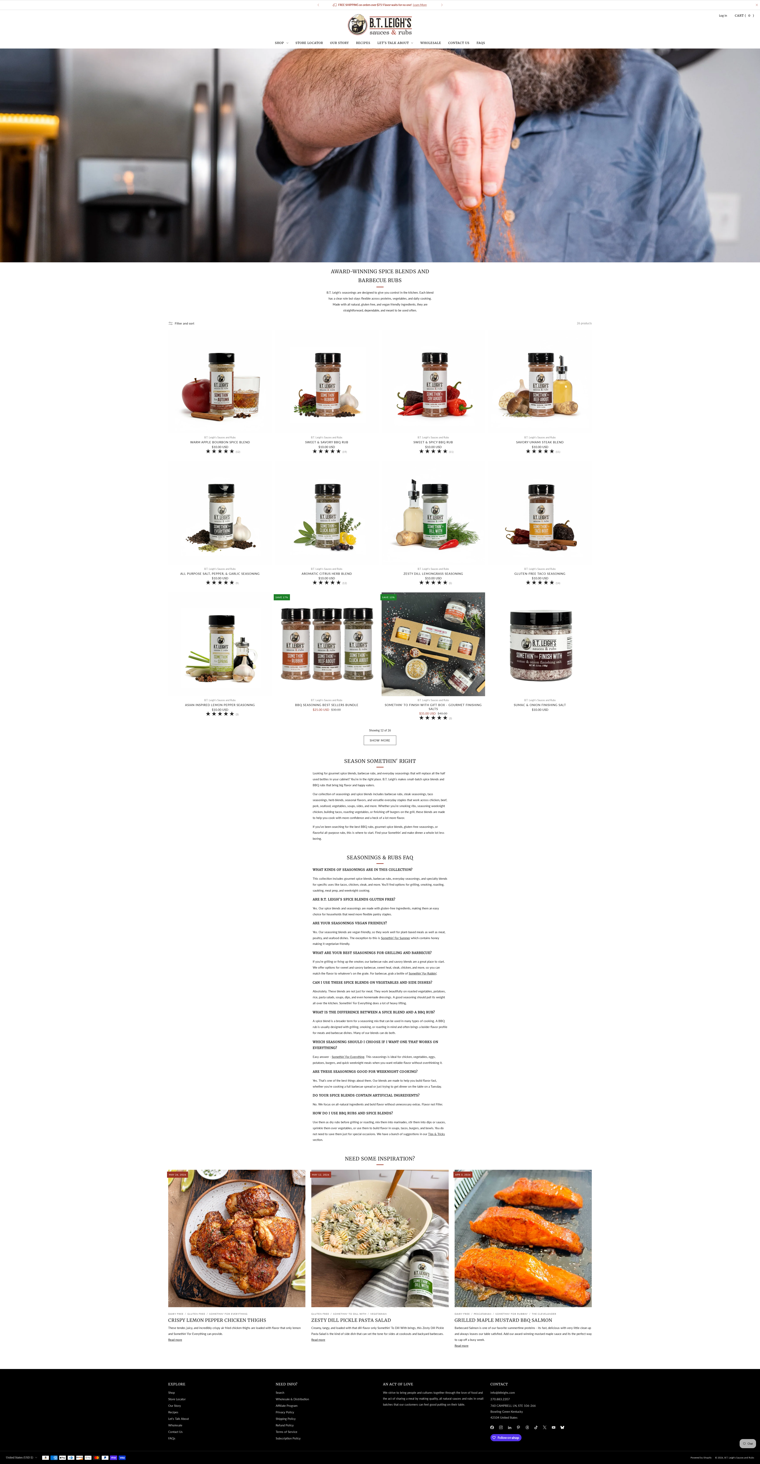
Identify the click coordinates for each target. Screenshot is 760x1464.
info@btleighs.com (502, 1392)
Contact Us (458, 43)
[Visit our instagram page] (501, 1427)
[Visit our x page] (545, 1427)
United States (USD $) (19, 1457)
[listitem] (380, 5)
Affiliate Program (286, 1405)
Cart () (744, 15)
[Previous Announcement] (318, 5)
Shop (279, 43)
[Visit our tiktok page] (536, 1427)
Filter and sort (184, 323)
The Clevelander (544, 1313)
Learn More (420, 5)
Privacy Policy (285, 1412)
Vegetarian (378, 1313)
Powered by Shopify (701, 1457)
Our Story (339, 43)
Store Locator (309, 43)
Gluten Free (196, 1313)
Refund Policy (285, 1425)
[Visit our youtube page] (553, 1427)
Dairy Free (175, 1313)
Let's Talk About (393, 43)
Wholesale (430, 43)
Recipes (363, 43)
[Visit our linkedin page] (509, 1427)
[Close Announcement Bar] (757, 5)
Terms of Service (286, 1432)
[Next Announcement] (442, 5)
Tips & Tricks (436, 1134)
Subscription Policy (288, 1438)
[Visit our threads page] (527, 1427)
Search (280, 1392)
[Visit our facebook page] (492, 1427)
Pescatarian (482, 1313)
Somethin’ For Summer (395, 938)
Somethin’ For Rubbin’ (422, 973)
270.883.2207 (500, 1399)
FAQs (481, 43)
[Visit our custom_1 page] (562, 1427)
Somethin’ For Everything (348, 1056)
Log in (723, 15)
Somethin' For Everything (228, 1313)
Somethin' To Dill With (349, 1313)
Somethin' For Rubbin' (511, 1313)
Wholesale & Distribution (292, 1399)
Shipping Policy (286, 1418)
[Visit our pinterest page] (518, 1427)
